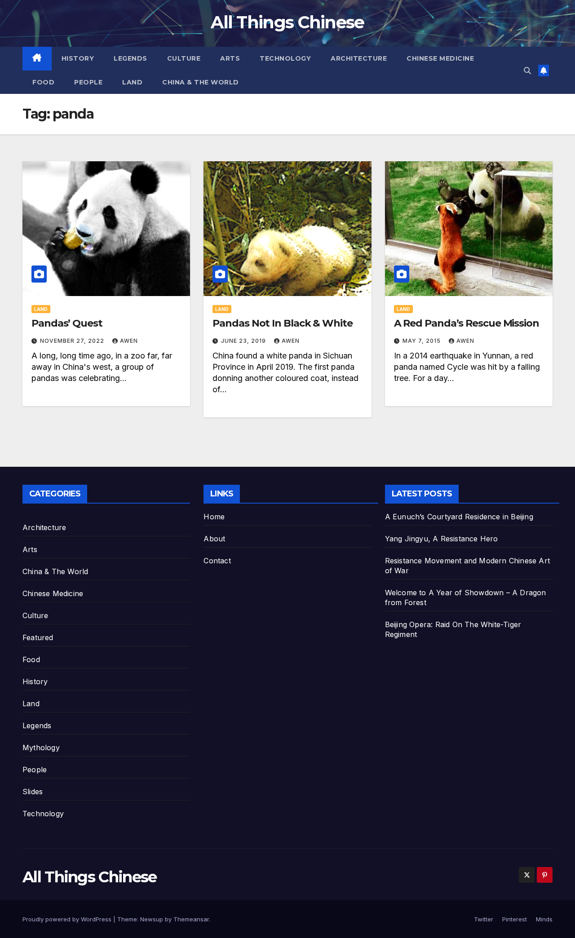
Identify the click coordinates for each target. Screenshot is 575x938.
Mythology (41, 747)
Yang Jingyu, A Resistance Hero (441, 538)
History (78, 58)
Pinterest (514, 919)
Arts (230, 58)
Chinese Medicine (440, 58)
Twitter (483, 919)
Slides (32, 791)
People (88, 82)
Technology (285, 58)
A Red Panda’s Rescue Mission (466, 323)
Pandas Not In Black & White (282, 323)
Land (132, 82)
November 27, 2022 (73, 340)
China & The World (200, 82)
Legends (130, 58)
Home (214, 516)
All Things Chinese (287, 22)
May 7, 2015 (422, 340)
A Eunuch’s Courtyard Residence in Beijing (459, 516)
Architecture (359, 58)
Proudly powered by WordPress (67, 919)
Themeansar (191, 919)
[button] (527, 70)
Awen (129, 340)
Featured (37, 637)
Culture (184, 58)
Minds (544, 919)
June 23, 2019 (244, 340)
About (214, 538)
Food (43, 82)
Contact (216, 560)
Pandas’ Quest (66, 323)
